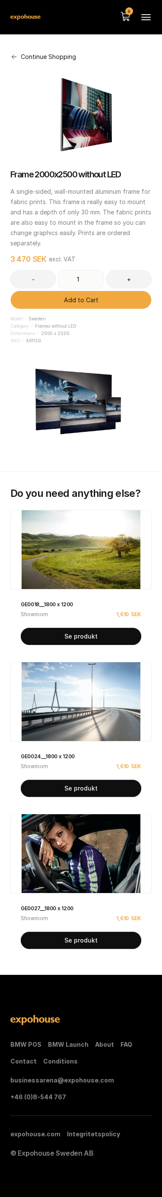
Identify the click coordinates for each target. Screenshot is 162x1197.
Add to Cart (81, 300)
